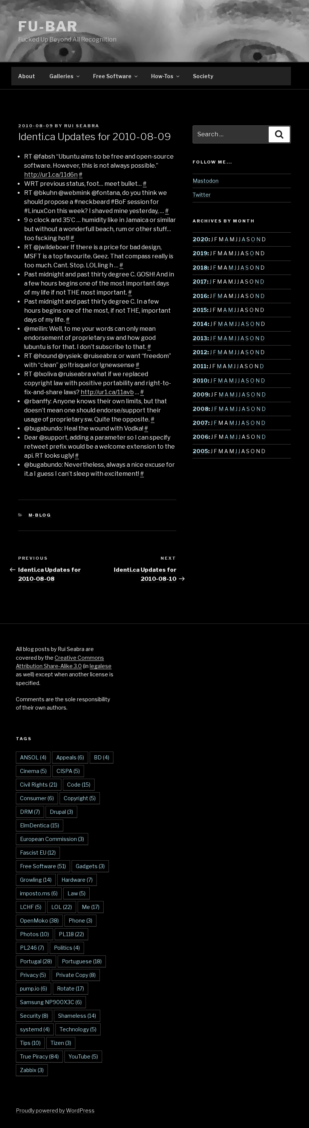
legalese (101, 666)
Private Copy (76, 975)
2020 (200, 239)
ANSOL (33, 757)
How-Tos (162, 76)
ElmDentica (39, 825)
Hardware (77, 879)
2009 (200, 394)
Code (78, 784)
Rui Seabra (81, 125)
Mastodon (206, 180)
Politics (67, 947)
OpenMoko (39, 920)
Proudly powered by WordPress (55, 1110)
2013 (200, 338)
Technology (78, 1029)
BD (101, 757)
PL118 (71, 934)
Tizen (60, 1043)
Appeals (70, 757)
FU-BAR (48, 26)
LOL (61, 907)
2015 (200, 310)
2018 (200, 267)
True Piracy (39, 1056)
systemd (35, 1029)
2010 (200, 380)
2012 (200, 352)
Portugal (36, 961)
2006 (200, 437)
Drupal (61, 812)
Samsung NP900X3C (51, 1002)
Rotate (70, 988)
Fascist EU (38, 852)
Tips (30, 1043)
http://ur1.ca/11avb (107, 392)
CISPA (68, 771)
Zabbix (32, 1070)
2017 (200, 281)
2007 (200, 423)
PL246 (32, 947)
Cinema (33, 771)
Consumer (37, 798)
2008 (200, 409)
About (26, 76)
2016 (200, 296)
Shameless (77, 1015)
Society (203, 76)
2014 (200, 324)
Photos (34, 934)
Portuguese (82, 961)
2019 (200, 253)
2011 (200, 366)
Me (90, 907)
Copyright (80, 798)
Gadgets (90, 866)
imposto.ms (39, 893)
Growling (36, 879)
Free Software (112, 76)
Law (76, 893)
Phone (80, 920)
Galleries (61, 76)
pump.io (33, 988)
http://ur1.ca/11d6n (51, 174)
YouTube (83, 1056)
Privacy (33, 975)
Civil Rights (38, 784)
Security (34, 1015)
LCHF (30, 907)
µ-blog (40, 515)
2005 (200, 451)
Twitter (202, 194)
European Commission (52, 839)
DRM (30, 812)
